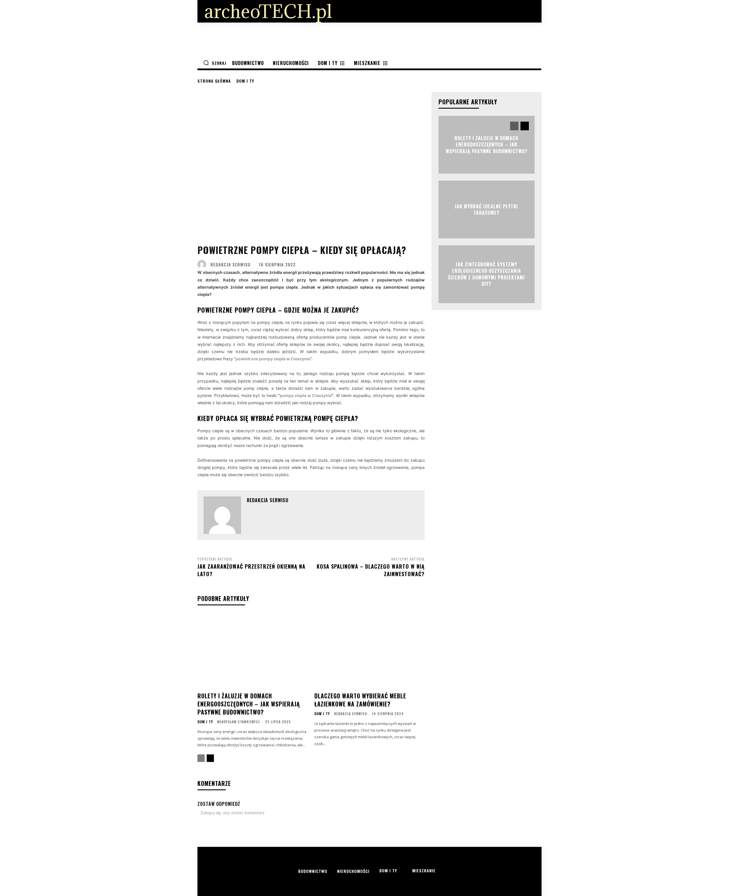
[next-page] (210, 758)
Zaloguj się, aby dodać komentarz (232, 812)
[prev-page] (201, 758)
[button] (214, 63)
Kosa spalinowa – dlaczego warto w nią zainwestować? (371, 570)
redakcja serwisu (230, 264)
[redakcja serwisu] (203, 264)
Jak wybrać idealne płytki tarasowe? (486, 209)
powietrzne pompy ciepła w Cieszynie (273, 358)
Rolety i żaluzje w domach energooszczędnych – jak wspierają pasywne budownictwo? (248, 703)
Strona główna (214, 81)
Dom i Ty (245, 81)
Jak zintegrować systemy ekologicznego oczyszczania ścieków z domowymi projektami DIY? (486, 274)
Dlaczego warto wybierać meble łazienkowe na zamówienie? (360, 699)
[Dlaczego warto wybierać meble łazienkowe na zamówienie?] (369, 651)
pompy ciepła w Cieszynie (306, 395)
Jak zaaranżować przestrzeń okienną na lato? (251, 570)
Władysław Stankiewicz (238, 721)
